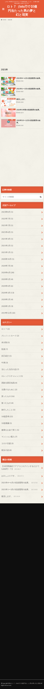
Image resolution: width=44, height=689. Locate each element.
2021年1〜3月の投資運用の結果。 (19, 489)
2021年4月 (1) (7, 232)
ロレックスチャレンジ (12, 376)
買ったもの (7, 396)
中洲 (4, 362)
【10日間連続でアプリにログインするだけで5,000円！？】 (20, 467)
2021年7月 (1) (7, 225)
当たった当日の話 (10, 369)
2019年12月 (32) (8, 313)
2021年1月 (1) (7, 252)
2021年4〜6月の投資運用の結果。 (19, 482)
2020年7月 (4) (7, 266)
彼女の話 (6, 450)
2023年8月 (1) (7, 212)
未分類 (5, 342)
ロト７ (5, 329)
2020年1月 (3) (7, 306)
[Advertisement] (22, 44)
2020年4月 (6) (7, 286)
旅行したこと (8, 410)
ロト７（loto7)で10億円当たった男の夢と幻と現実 (22, 10)
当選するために (9, 389)
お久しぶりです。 (12, 476)
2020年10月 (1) (7, 259)
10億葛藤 (6, 423)
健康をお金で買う (10, 430)
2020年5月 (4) (7, 279)
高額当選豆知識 (9, 383)
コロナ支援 (7, 443)
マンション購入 (9, 436)
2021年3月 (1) (7, 239)
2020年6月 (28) (7, 272)
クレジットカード (10, 335)
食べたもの (7, 403)
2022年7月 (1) (7, 218)
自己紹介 (6, 356)
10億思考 (7, 416)
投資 (4, 349)
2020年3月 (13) (7, 292)
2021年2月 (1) (7, 245)
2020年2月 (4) (7, 299)
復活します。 (10, 496)
